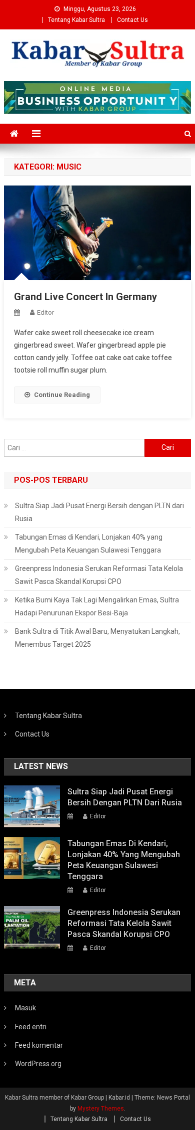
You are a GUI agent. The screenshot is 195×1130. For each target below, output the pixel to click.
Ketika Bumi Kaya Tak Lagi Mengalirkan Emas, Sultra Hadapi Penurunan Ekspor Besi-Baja (97, 606)
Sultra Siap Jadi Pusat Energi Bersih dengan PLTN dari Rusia (99, 512)
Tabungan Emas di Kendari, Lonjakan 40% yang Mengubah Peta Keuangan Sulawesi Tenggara (88, 543)
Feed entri (30, 1027)
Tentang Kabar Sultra (76, 19)
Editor (45, 312)
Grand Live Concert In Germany (85, 297)
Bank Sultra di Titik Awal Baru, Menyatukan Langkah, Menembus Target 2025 (97, 637)
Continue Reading (62, 394)
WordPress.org (38, 1064)
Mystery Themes (101, 1108)
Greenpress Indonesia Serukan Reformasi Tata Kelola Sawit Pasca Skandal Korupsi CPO (99, 575)
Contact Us (132, 19)
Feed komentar (39, 1045)
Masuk (25, 1008)
